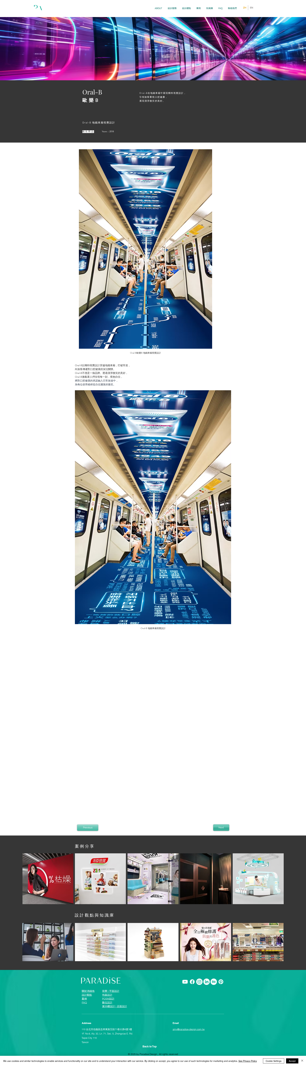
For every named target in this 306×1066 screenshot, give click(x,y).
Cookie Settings (273, 1060)
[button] (172, 8)
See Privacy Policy (247, 1060)
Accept (292, 1060)
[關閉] (302, 1060)
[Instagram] (199, 982)
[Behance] (214, 982)
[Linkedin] (206, 982)
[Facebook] (192, 982)
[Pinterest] (221, 982)
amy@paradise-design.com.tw (189, 1029)
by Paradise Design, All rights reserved (157, 1054)
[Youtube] (185, 982)
